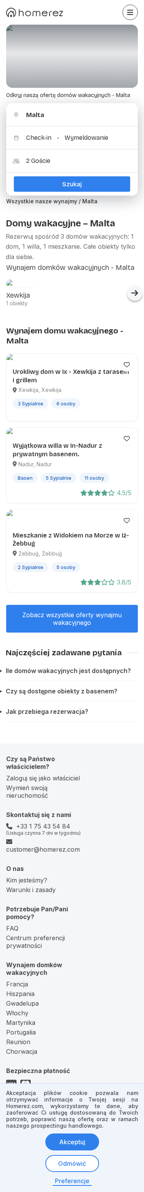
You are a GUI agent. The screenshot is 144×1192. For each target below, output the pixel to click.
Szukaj (72, 184)
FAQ (12, 928)
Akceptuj (72, 1142)
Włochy (17, 1013)
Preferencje (72, 1181)
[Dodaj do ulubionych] (127, 365)
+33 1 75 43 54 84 (43, 826)
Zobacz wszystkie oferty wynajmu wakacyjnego (72, 618)
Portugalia (21, 1032)
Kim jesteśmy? (26, 880)
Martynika (20, 1022)
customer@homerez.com (43, 849)
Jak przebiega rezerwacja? (47, 711)
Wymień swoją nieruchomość (27, 791)
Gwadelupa (22, 1003)
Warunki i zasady (31, 890)
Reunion (18, 1042)
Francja (17, 984)
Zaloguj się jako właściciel (43, 778)
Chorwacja (21, 1051)
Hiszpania (20, 994)
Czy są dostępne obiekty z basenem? (62, 691)
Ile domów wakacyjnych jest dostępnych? (68, 671)
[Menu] (130, 12)
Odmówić (72, 1163)
